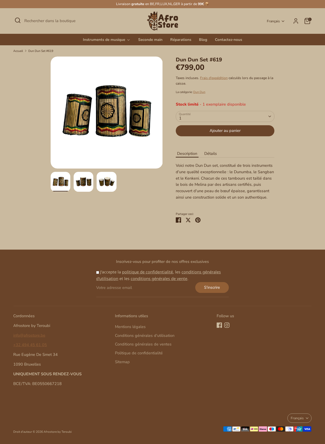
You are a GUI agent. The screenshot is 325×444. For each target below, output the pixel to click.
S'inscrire (212, 287)
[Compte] (295, 21)
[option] (107, 114)
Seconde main (150, 39)
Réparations (180, 39)
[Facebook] (219, 325)
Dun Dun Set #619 (40, 51)
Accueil (18, 51)
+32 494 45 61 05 (30, 344)
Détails (210, 153)
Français (273, 21)
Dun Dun (199, 92)
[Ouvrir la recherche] (17, 20)
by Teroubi (64, 432)
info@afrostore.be (29, 335)
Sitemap (122, 361)
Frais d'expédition (214, 78)
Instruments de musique (104, 39)
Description (187, 153)
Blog (203, 39)
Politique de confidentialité (139, 353)
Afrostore (50, 432)
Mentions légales (130, 326)
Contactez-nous (228, 39)
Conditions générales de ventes (143, 344)
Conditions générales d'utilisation (144, 335)
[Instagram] (226, 325)
